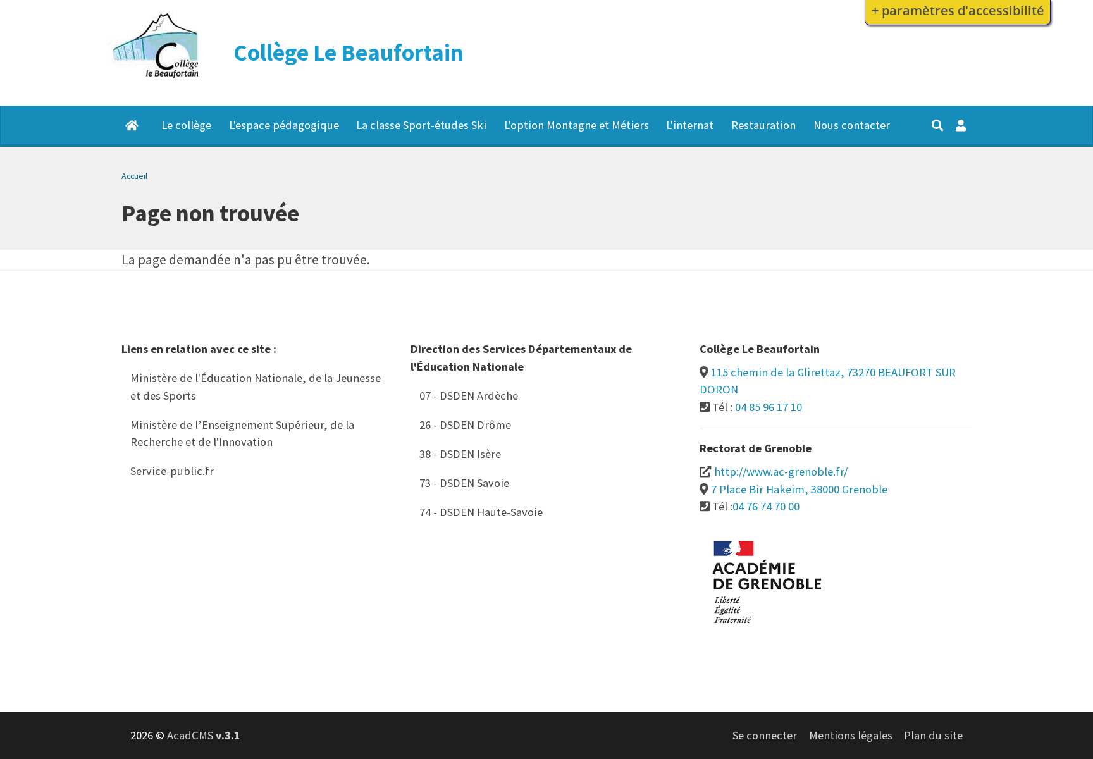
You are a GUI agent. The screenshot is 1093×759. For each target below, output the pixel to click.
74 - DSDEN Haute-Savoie (481, 512)
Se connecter (764, 735)
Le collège (186, 125)
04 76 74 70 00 (766, 506)
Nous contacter (851, 125)
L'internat (689, 125)
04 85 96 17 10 (768, 407)
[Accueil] (158, 85)
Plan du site (933, 735)
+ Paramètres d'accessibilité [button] (958, 10)
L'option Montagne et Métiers (576, 125)
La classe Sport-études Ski (421, 125)
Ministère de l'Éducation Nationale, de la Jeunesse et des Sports (255, 387)
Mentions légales (850, 735)
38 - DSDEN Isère (460, 454)
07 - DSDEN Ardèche (468, 395)
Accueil (134, 176)
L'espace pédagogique (284, 125)
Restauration (763, 125)
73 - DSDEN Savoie (464, 483)
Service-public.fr (172, 471)
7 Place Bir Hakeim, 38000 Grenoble (799, 489)
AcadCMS (203, 735)
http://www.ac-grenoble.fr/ (781, 471)
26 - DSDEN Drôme (465, 424)
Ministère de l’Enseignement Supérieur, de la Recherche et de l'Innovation (242, 433)
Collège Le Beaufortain (348, 52)
